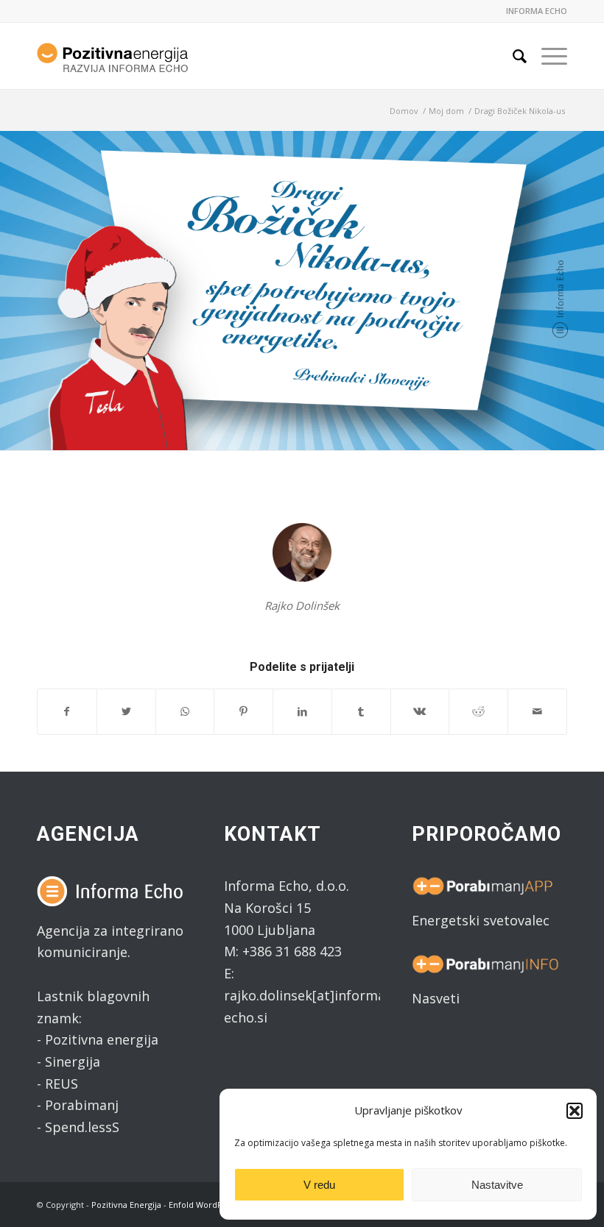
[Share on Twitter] (126, 711)
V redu (319, 1184)
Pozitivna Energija (126, 1204)
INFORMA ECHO (536, 10)
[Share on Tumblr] (361, 711)
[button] (574, 1110)
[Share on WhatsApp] (185, 711)
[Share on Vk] (420, 711)
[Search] (512, 56)
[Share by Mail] (537, 711)
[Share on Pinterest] (243, 711)
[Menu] (547, 56)
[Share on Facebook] (67, 711)
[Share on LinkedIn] (302, 711)
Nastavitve (497, 1184)
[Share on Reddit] (478, 711)
